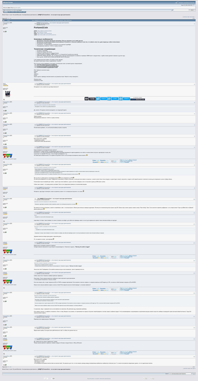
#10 (194, 199)
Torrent (20, 10)
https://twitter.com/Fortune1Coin (45, 33)
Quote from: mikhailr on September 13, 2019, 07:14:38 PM (45, 167)
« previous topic (186, 16)
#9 (194, 188)
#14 (194, 260)
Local (11, 14)
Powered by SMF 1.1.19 (91, 378)
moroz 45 (5, 187)
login (15, 7)
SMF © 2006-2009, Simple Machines (104, 378)
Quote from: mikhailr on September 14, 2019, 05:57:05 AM (45, 263)
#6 (194, 136)
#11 (194, 212)
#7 (194, 147)
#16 (194, 293)
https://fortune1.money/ (42, 32)
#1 (194, 23)
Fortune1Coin (6, 22)
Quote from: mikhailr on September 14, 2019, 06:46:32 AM (45, 295)
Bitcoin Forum (5, 14)
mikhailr (42, 24)
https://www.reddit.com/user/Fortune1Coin (46, 34)
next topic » (192, 16)
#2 (194, 84)
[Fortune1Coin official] (5, 31)
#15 (194, 273)
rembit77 (5, 212)
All (10, 18)
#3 (194, 102)
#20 (194, 356)
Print (194, 18)
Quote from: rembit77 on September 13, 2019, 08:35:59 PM (45, 226)
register (18, 7)
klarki (4, 83)
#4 (194, 113)
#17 (194, 316)
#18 (194, 327)
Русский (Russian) (17, 14)
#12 (194, 224)
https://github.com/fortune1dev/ (45, 30)
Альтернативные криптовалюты (29, 14)
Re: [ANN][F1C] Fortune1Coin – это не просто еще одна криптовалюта (54, 83)
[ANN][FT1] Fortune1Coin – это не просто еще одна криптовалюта (54, 14)
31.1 (17, 10)
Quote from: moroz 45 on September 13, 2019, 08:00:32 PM (45, 201)
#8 (194, 165)
